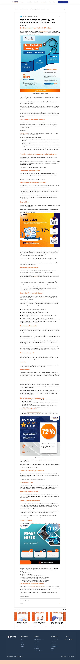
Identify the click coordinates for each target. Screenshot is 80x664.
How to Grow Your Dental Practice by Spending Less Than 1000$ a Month (57, 623)
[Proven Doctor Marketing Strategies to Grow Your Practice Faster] (40, 616)
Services (22, 1)
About (54, 1)
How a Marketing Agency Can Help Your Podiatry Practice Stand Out (21, 623)
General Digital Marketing (24, 596)
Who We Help (29, 1)
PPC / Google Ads (24, 9)
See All (64, 609)
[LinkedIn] (65, 639)
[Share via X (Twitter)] (23, 600)
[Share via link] (28, 600)
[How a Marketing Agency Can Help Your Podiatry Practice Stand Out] (22, 616)
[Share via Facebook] (20, 600)
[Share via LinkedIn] (25, 600)
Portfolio (36, 1)
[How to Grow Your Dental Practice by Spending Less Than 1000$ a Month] (58, 616)
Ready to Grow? (62, 1)
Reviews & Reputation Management (37, 9)
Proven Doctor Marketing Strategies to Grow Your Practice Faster (39, 623)
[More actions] (59, 16)
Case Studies (43, 1)
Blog (50, 1)
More (48, 9)
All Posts (16, 9)
